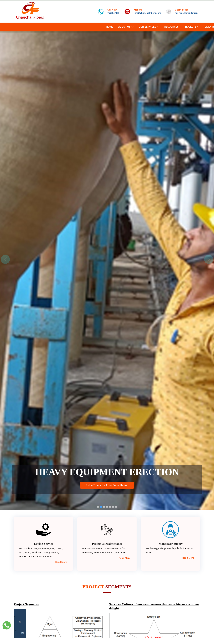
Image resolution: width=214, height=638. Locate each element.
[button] (5, 259)
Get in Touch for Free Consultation (107, 485)
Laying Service (43, 543)
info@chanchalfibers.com (147, 12)
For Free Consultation (186, 12)
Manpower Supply (171, 543)
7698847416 (113, 12)
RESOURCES (171, 26)
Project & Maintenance (107, 543)
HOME (109, 26)
